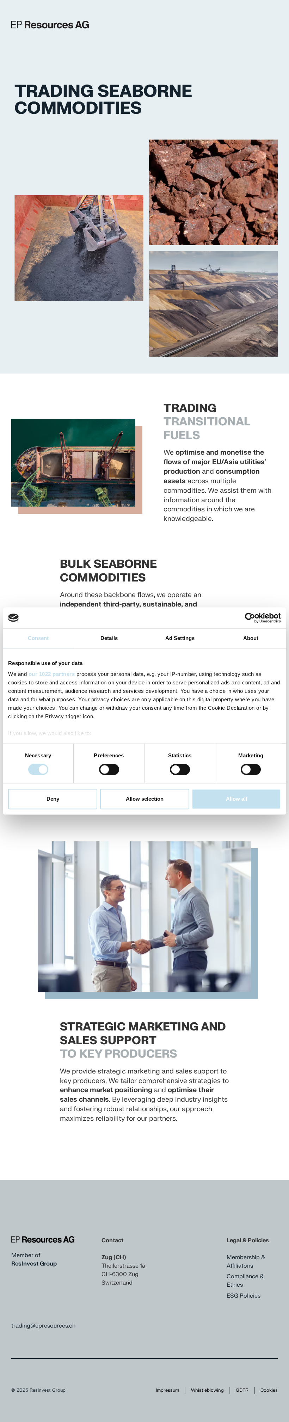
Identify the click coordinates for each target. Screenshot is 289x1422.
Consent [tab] (38, 638)
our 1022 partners (52, 674)
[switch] (109, 769)
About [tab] (251, 638)
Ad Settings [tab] (180, 638)
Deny (53, 799)
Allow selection (145, 799)
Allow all (236, 799)
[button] (28, 248)
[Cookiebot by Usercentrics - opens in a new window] (250, 617)
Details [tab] (109, 638)
